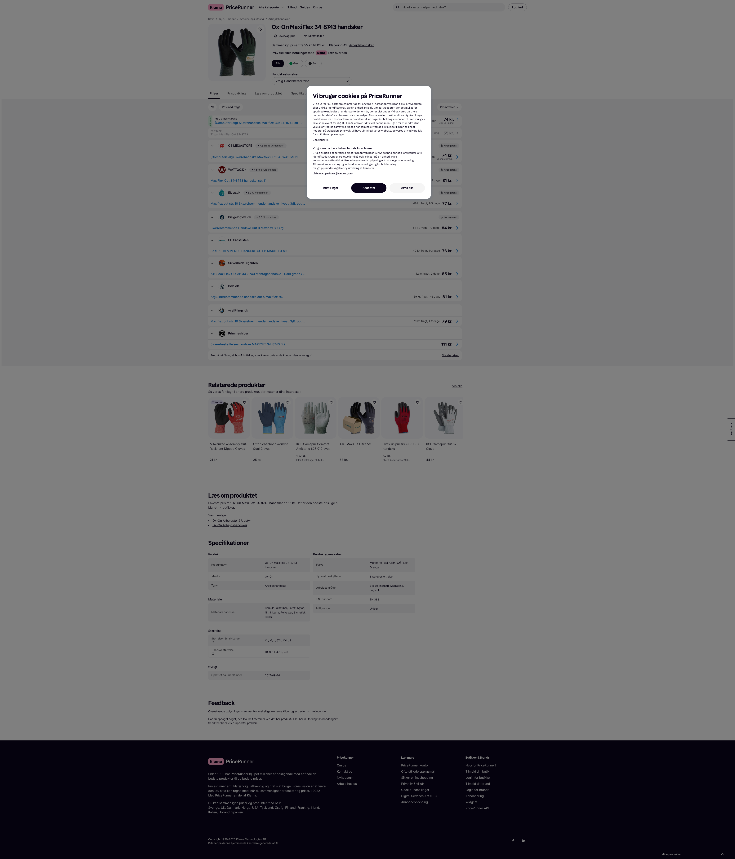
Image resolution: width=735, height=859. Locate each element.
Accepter (369, 188)
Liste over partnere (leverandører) (333, 173)
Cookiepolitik (320, 140)
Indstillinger (330, 188)
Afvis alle (407, 188)
